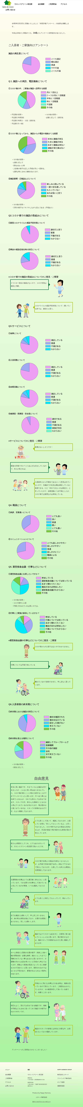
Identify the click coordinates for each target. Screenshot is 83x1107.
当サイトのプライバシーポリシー (41, 1101)
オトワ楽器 (60, 1082)
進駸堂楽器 (60, 1086)
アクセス (64, 4)
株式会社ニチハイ (63, 1074)
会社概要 (41, 4)
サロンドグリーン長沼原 (23, 4)
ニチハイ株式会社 (41, 1097)
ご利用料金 (52, 4)
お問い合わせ (10, 10)
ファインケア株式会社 (64, 1078)
